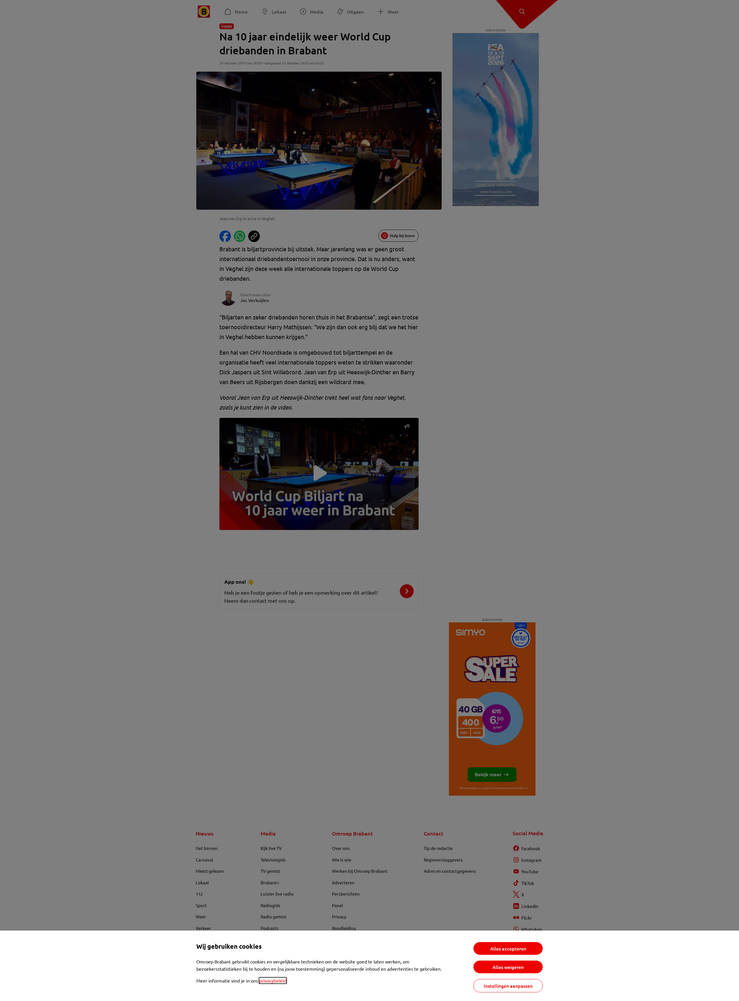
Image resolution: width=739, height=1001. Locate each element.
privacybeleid (272, 980)
